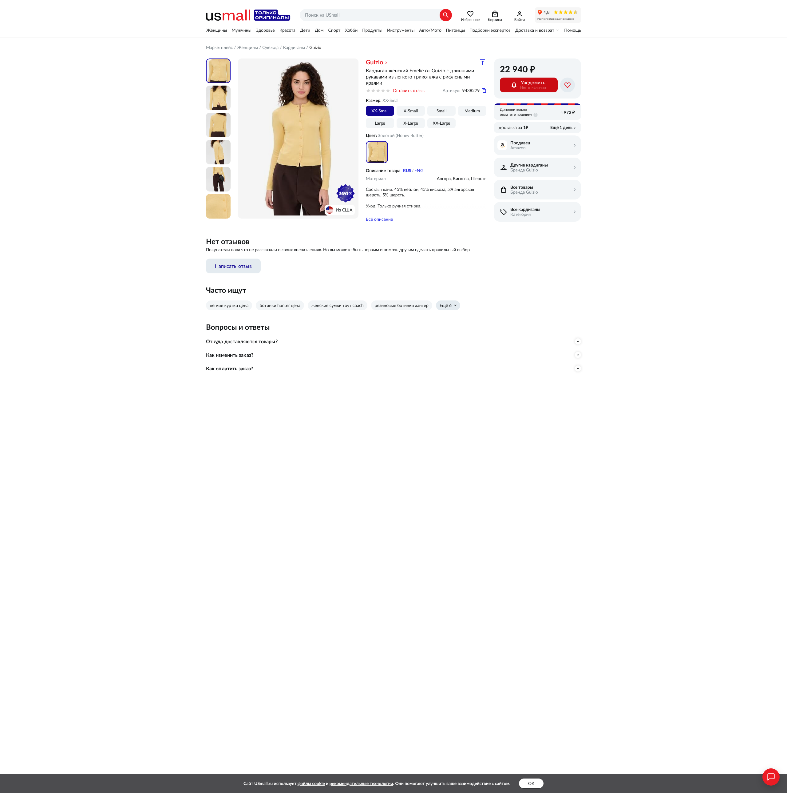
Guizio (315, 47)
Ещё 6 (446, 305)
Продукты (372, 30)
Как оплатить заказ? (229, 368)
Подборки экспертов (490, 30)
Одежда (270, 47)
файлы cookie (311, 783)
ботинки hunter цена (279, 305)
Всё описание (379, 219)
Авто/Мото (430, 30)
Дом (319, 30)
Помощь (572, 30)
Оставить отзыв (409, 90)
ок (531, 783)
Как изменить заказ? (229, 355)
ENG (418, 170)
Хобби (351, 30)
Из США (344, 209)
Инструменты (400, 30)
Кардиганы (294, 47)
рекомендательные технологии (361, 783)
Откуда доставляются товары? (242, 341)
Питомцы (455, 30)
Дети (305, 30)
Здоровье (265, 30)
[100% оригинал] (345, 193)
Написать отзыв (233, 266)
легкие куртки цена (229, 305)
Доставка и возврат (534, 30)
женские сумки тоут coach (337, 305)
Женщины (216, 30)
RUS (407, 170)
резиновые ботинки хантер (402, 305)
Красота (287, 30)
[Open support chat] (771, 777)
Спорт (334, 30)
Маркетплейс (219, 47)
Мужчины (241, 30)
